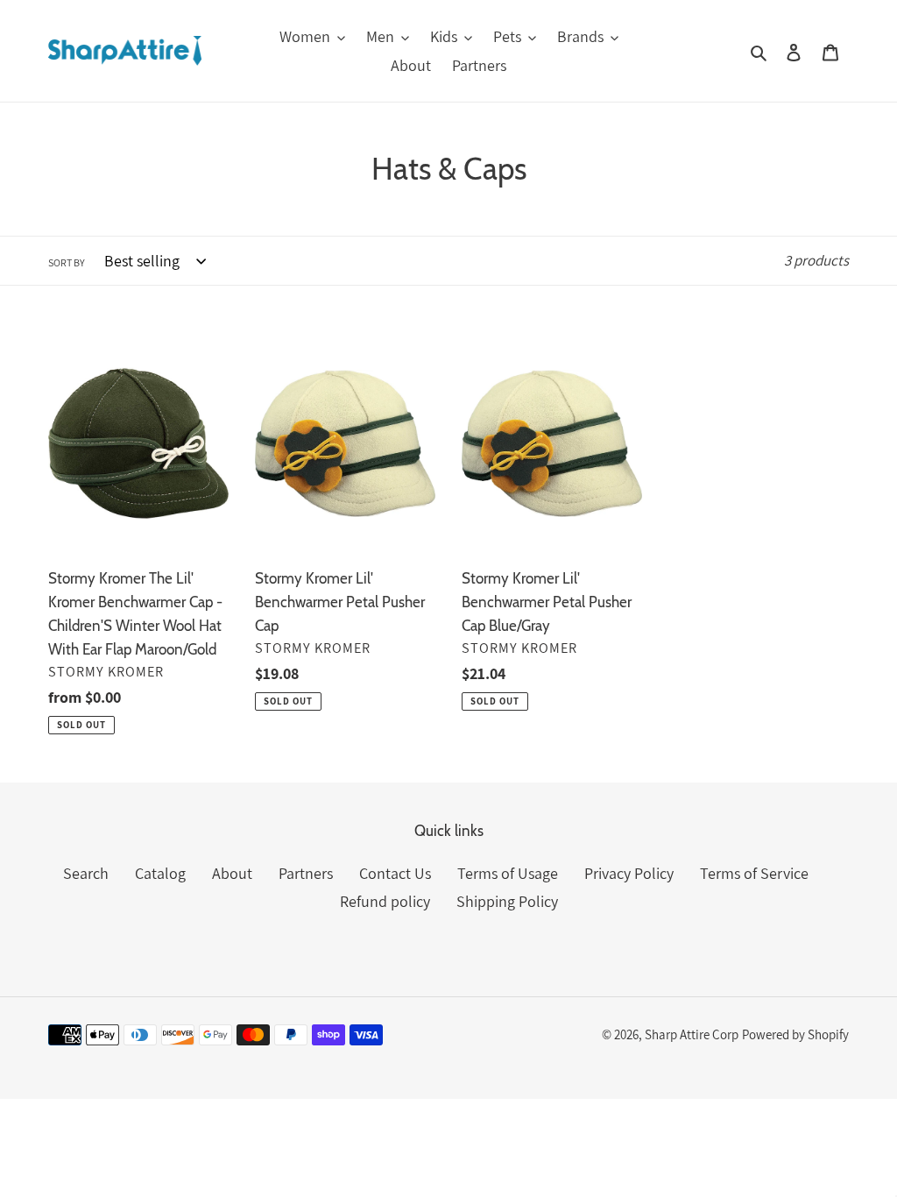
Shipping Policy (507, 901)
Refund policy (385, 901)
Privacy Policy (629, 873)
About (232, 873)
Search (86, 873)
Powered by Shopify (795, 1034)
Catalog (160, 873)
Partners (306, 873)
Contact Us (395, 873)
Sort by (66, 262)
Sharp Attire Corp (691, 1034)
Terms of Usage (507, 873)
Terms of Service (754, 873)
